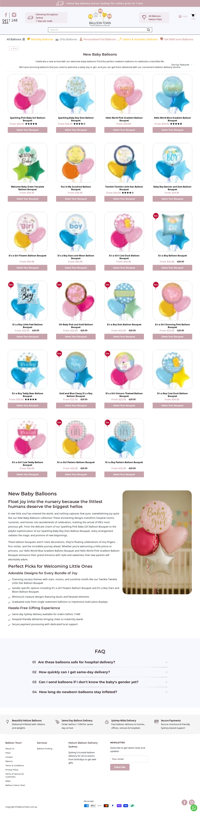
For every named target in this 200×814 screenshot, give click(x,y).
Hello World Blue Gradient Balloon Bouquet (172, 119)
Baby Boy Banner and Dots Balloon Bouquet (172, 188)
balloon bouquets (25, 542)
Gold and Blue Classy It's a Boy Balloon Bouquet (75, 394)
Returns (9, 761)
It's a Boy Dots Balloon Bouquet (124, 324)
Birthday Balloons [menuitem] (42, 39)
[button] (193, 15)
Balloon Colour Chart (15, 785)
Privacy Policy (11, 769)
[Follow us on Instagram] (15, 15)
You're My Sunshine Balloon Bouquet (76, 188)
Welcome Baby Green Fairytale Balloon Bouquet (27, 188)
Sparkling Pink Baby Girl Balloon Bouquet (27, 119)
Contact (9, 757)
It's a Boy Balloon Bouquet (172, 255)
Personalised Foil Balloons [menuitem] (99, 39)
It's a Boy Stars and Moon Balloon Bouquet (76, 257)
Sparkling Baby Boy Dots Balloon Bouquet (76, 119)
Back (15, 48)
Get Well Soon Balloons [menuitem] (178, 39)
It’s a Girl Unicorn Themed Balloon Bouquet (124, 394)
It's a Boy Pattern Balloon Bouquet (124, 462)
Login (184, 16)
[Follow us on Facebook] (6, 15)
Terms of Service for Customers (14, 775)
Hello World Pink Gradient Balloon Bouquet (124, 119)
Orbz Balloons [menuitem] (68, 39)
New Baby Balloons (28, 517)
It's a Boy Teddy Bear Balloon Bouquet (27, 394)
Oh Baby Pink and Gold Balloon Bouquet (76, 326)
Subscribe (119, 767)
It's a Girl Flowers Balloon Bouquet (27, 255)
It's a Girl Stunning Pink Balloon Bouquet (172, 326)
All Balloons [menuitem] (14, 39)
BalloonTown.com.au (27, 806)
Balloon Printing (44, 748)
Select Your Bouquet (28, 129)
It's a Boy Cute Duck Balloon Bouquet (172, 394)
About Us (9, 748)
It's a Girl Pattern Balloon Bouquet (76, 462)
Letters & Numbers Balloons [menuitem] (140, 39)
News (8, 781)
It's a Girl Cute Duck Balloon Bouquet (124, 257)
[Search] (148, 30)
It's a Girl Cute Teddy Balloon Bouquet (27, 463)
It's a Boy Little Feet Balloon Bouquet (27, 326)
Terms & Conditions (14, 765)
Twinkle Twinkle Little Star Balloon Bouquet (124, 188)
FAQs (7, 752)
